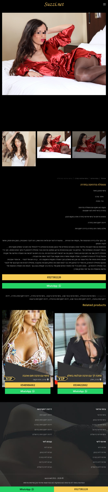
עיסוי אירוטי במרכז (81, 178)
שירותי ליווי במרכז (99, 457)
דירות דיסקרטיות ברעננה (38, 299)
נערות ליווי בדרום (45, 462)
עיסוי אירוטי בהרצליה (64, 178)
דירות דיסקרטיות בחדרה (20, 296)
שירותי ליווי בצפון (100, 452)
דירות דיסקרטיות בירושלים (42, 434)
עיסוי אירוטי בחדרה (38, 296)
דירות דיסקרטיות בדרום (43, 429)
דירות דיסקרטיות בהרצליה (59, 299)
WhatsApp (52, 285)
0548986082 (28, 385)
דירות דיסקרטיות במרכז (43, 424)
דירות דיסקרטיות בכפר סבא (80, 299)
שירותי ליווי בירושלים (98, 467)
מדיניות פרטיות (29, 482)
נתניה (98, 201)
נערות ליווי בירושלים (44, 467)
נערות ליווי (48, 447)
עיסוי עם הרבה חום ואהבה (35, 375)
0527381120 (54, 277)
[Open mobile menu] (104, 4)
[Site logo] (54, 4)
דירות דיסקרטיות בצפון (43, 420)
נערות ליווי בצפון (46, 452)
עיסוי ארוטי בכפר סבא (70, 296)
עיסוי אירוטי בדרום (99, 429)
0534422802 (80, 385)
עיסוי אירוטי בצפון (99, 420)
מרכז (97, 196)
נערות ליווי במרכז (45, 457)
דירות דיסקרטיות (46, 415)
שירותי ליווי (102, 447)
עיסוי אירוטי (94, 178)
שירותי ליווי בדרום (99, 462)
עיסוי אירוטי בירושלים (98, 434)
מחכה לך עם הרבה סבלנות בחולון (84, 375)
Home (103, 178)
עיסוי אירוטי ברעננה (53, 296)
